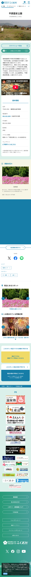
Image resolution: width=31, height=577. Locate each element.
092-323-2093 (7, 116)
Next (27, 298)
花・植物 (5, 275)
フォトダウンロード (15, 520)
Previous (3, 298)
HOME (3, 386)
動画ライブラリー (15, 525)
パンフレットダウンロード (15, 530)
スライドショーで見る (15, 46)
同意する (5, 573)
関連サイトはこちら (10, 144)
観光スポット (10, 386)
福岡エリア (5, 267)
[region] (15, 6)
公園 (13, 275)
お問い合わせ (15, 535)
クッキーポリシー (23, 569)
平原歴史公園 (18, 386)
